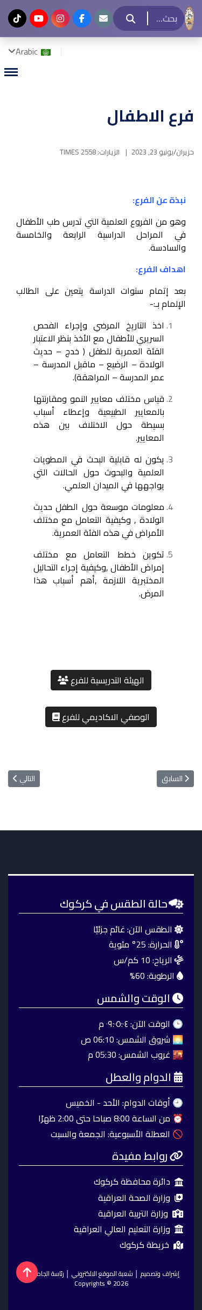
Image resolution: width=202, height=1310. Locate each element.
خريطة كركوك (144, 1245)
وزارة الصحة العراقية (134, 1198)
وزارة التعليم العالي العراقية (122, 1229)
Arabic (28, 51)
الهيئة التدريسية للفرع (106, 680)
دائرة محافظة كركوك (132, 1182)
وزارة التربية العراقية (133, 1213)
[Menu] (11, 72)
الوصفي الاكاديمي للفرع (105, 717)
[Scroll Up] (27, 1272)
